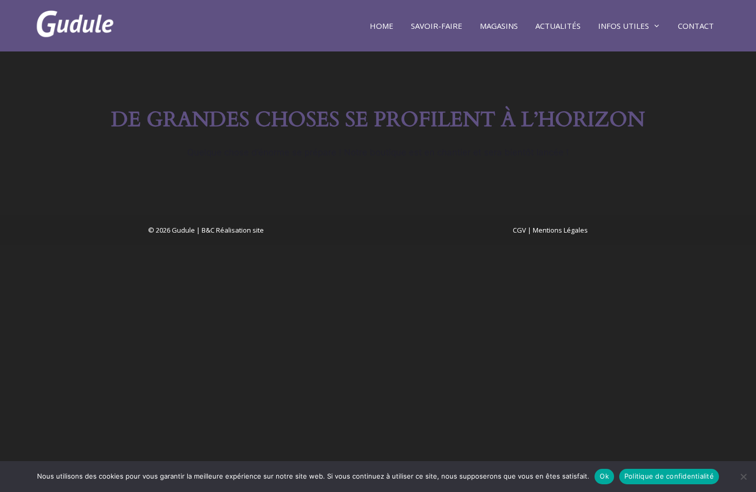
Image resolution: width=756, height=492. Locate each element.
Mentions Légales (560, 230)
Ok (604, 476)
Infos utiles (623, 26)
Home (381, 26)
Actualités (558, 26)
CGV (519, 230)
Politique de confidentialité (669, 476)
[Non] (743, 476)
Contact (696, 26)
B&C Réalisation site (233, 230)
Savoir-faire (436, 26)
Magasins (499, 26)
